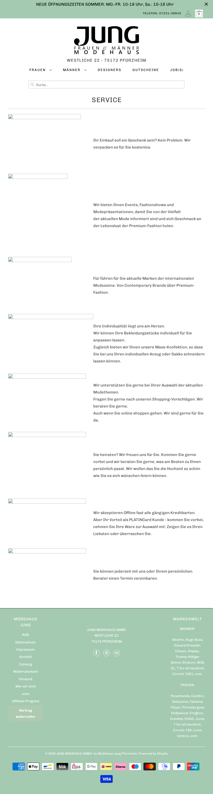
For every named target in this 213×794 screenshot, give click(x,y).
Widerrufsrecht (25, 671)
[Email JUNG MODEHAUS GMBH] (116, 653)
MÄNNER (72, 70)
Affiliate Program (25, 701)
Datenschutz (25, 642)
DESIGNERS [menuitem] (109, 70)
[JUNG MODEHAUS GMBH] (106, 41)
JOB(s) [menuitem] (177, 70)
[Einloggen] (188, 13)
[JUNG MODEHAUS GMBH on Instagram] (106, 653)
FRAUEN (38, 70)
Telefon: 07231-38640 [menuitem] (162, 13)
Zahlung (25, 664)
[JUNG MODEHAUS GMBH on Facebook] (96, 653)
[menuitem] (40, 70)
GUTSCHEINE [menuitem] (145, 70)
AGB (25, 635)
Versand (25, 679)
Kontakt (25, 657)
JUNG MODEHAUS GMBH (74, 753)
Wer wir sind (25, 686)
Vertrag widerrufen (25, 713)
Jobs (25, 694)
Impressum (25, 649)
